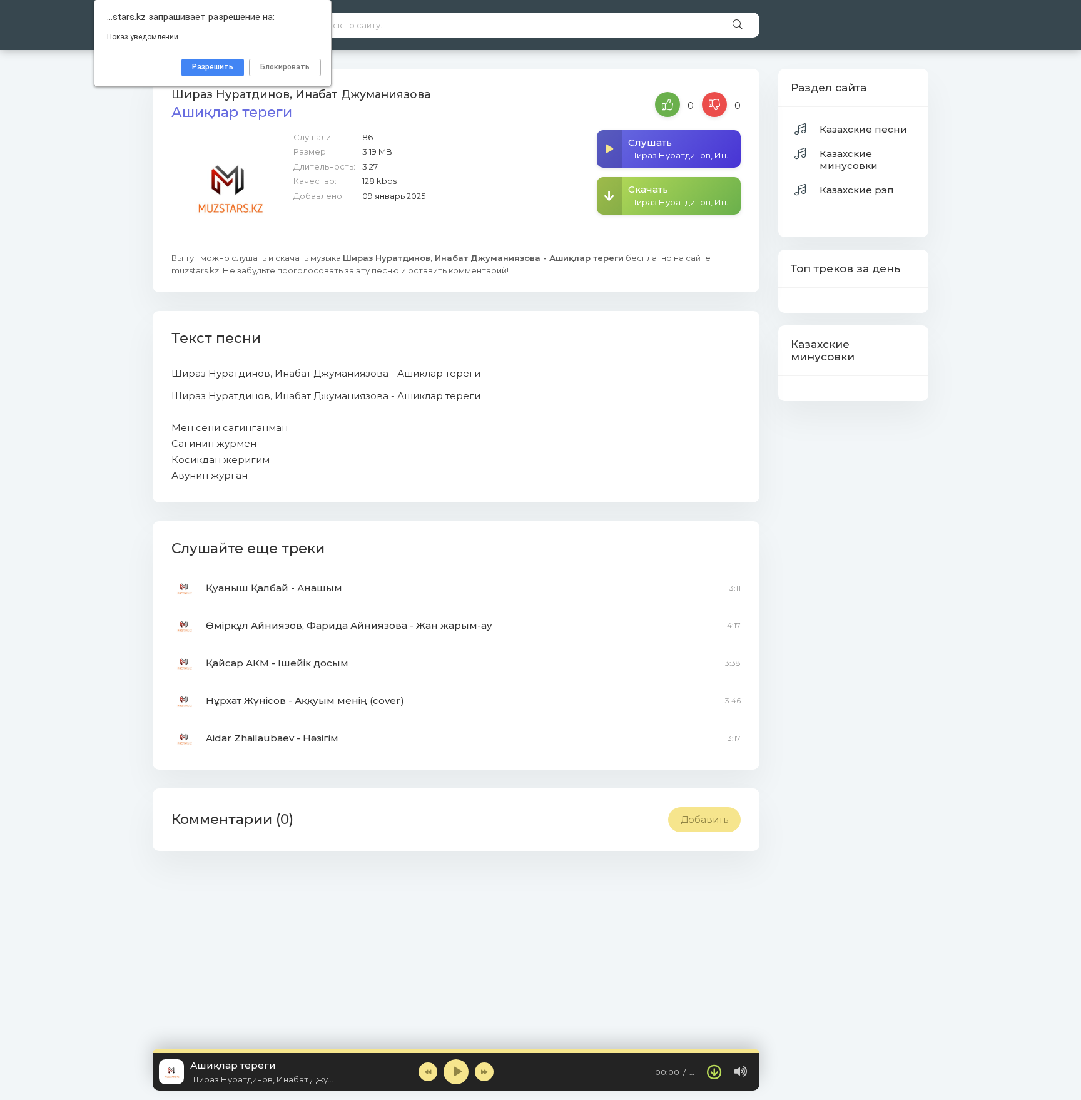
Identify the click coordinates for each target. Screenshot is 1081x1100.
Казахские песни (863, 129)
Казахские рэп (857, 190)
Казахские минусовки (849, 159)
